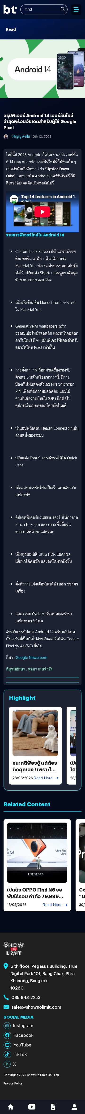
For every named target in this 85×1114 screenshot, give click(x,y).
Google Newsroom (31, 657)
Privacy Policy (13, 1083)
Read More (43, 778)
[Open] (76, 9)
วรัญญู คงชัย (21, 136)
